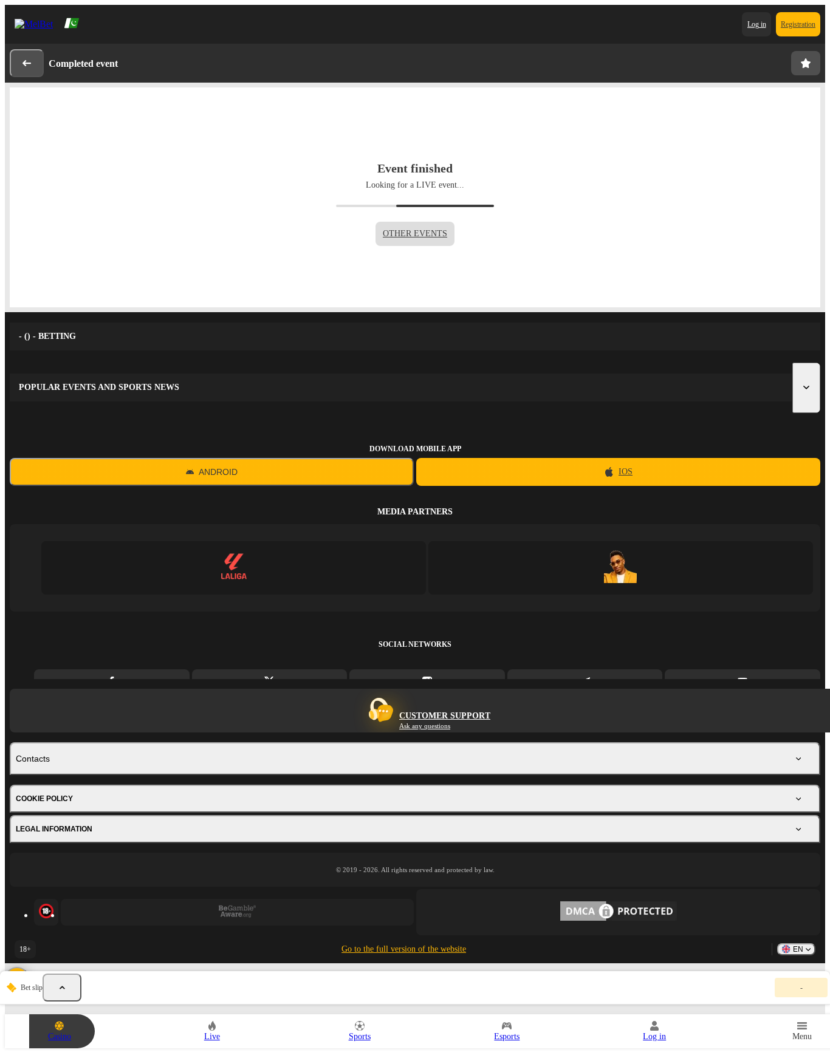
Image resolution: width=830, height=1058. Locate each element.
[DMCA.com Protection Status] (618, 912)
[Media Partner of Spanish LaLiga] (233, 567)
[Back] (27, 63)
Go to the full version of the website (403, 949)
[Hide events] (62, 988)
